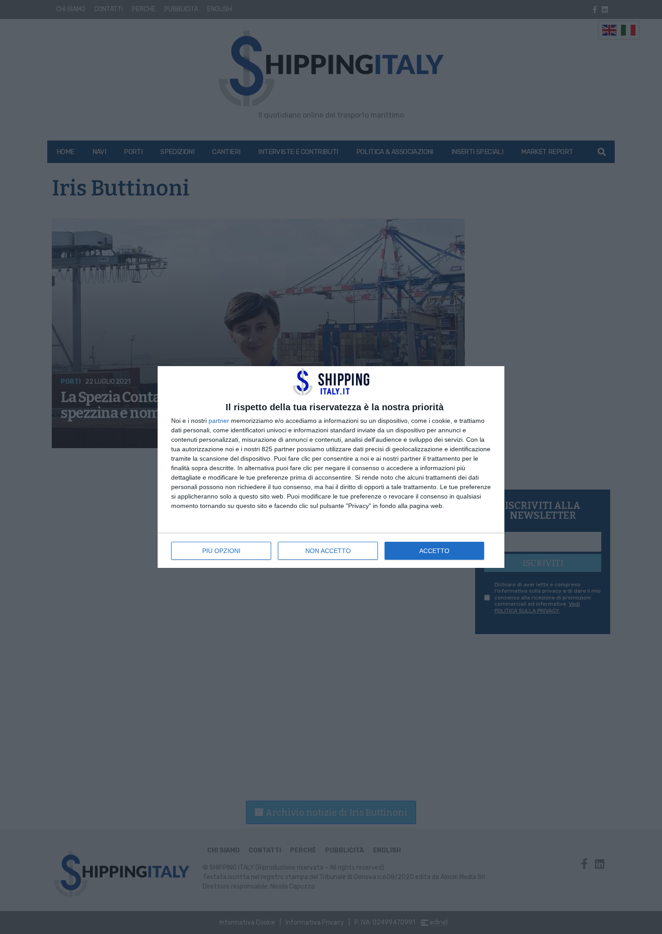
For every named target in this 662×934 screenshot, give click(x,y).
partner (219, 420)
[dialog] (331, 467)
